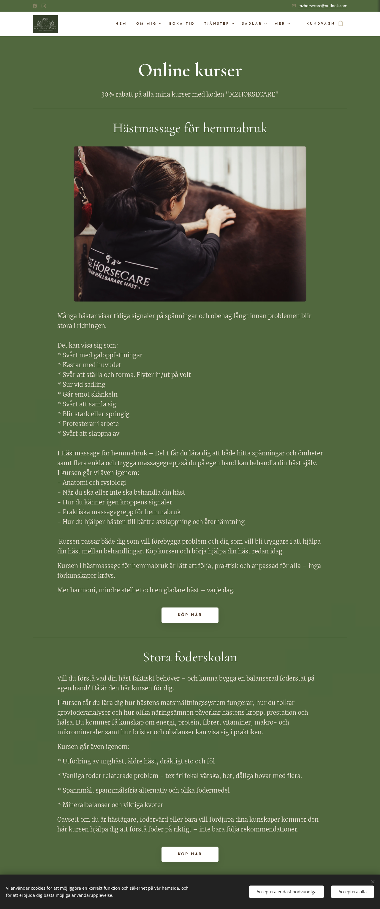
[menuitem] (123, 24)
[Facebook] (35, 6)
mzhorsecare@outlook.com (322, 5)
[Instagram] (44, 6)
